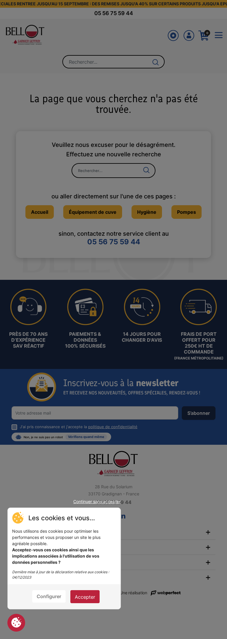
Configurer (49, 596)
